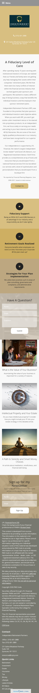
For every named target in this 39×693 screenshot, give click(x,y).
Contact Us (19, 186)
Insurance (6, 671)
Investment (6, 665)
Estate (4, 668)
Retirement (6, 663)
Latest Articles (7, 683)
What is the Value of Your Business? (19, 369)
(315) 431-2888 (20, 36)
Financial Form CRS (12, 523)
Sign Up (19, 510)
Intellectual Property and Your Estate (19, 413)
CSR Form (5, 625)
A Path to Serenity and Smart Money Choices (19, 460)
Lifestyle (5, 680)
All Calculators (7, 689)
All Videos (5, 686)
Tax (3, 674)
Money (4, 677)
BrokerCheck (25, 527)
